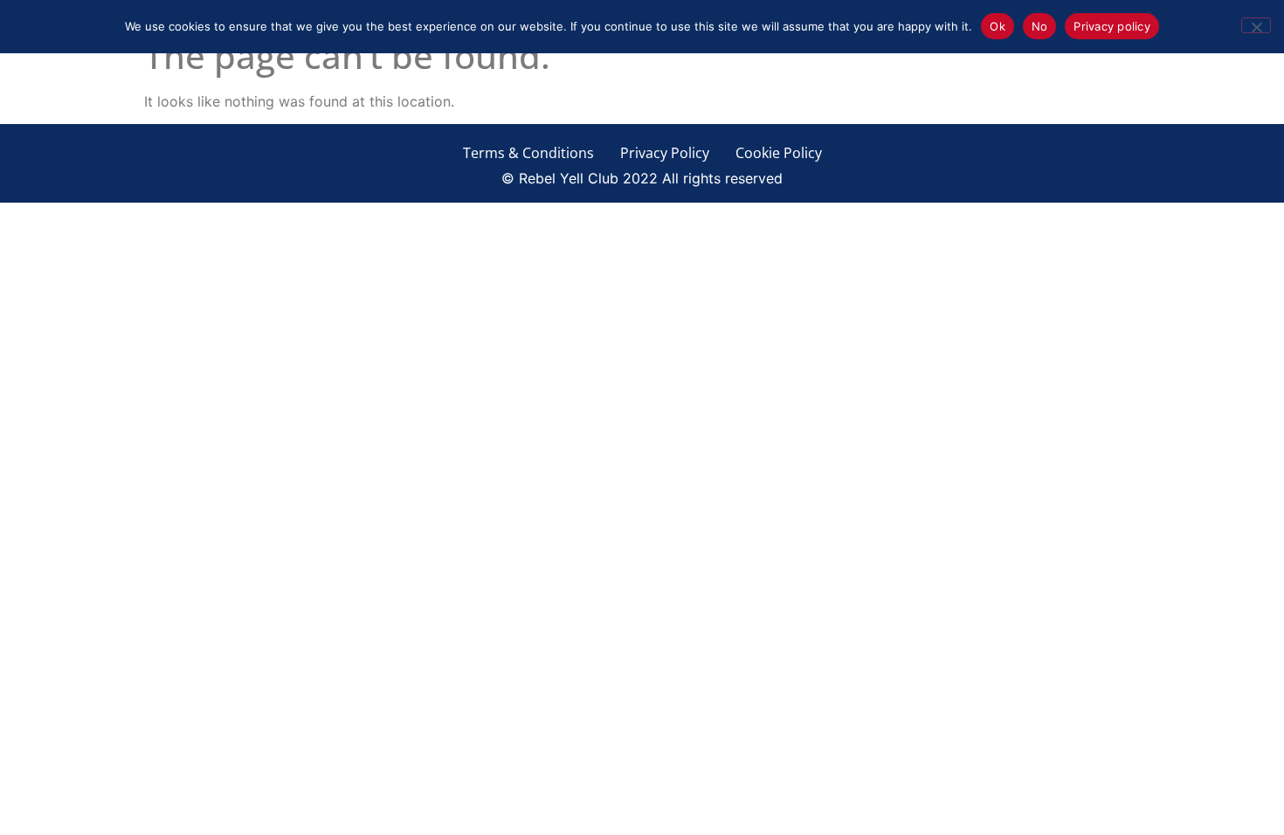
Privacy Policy (664, 152)
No (1040, 26)
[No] (1256, 25)
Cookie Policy (778, 152)
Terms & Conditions (528, 152)
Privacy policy (1111, 26)
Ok (997, 26)
